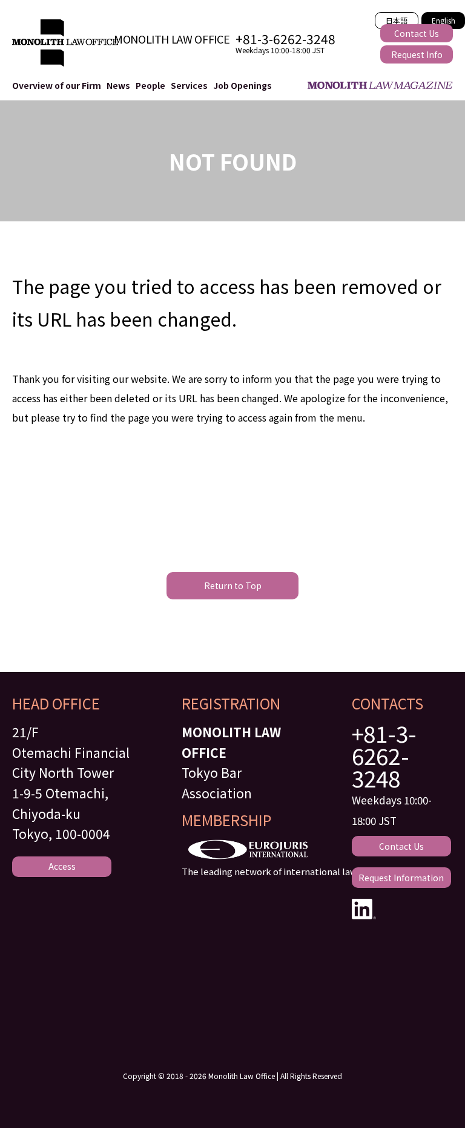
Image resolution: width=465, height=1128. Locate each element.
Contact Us (416, 33)
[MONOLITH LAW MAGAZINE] (376, 85)
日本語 (396, 20)
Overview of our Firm (56, 85)
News (118, 85)
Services (189, 85)
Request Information (401, 878)
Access (62, 866)
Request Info (417, 54)
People (150, 85)
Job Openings (242, 85)
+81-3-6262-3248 (384, 755)
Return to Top (233, 585)
